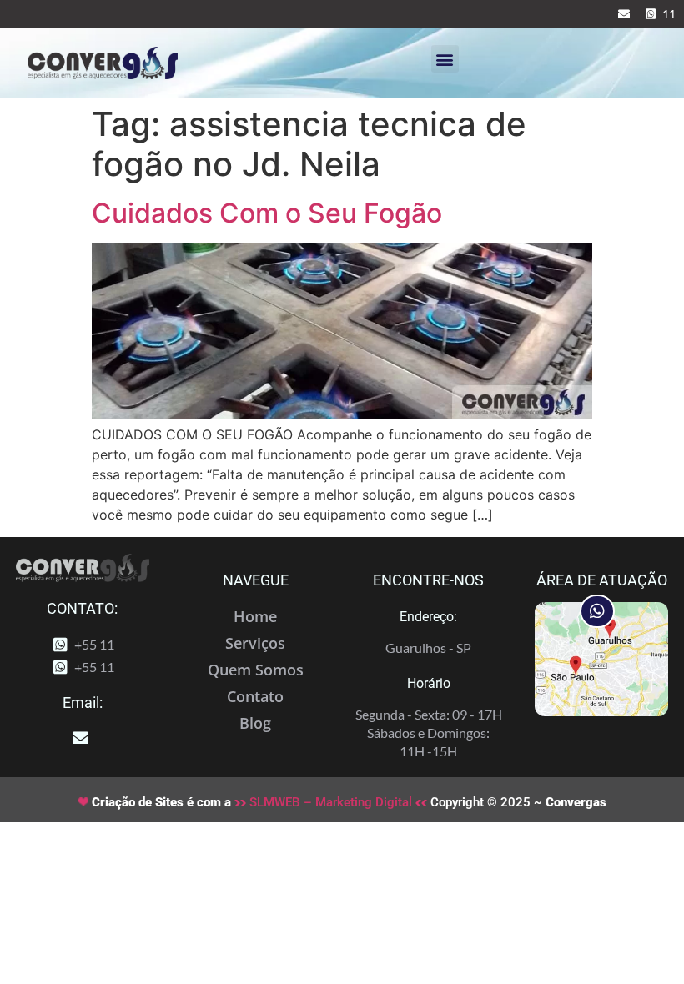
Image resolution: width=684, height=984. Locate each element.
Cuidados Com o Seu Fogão (267, 213)
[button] (445, 59)
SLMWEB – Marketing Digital (330, 802)
